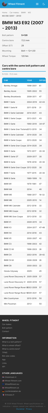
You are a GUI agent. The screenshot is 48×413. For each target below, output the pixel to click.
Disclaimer (20, 409)
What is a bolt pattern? (12, 342)
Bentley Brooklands (12, 96)
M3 (29, 12)
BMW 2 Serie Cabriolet (13, 113)
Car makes (14, 12)
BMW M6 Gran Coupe (13, 216)
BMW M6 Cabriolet (12, 205)
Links (4, 363)
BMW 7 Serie (9, 173)
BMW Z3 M (9, 249)
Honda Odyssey (11, 271)
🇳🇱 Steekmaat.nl (9, 377)
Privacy (29, 409)
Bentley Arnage (10, 85)
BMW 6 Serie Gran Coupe (15, 167)
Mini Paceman (10, 304)
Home (4, 12)
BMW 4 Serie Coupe (12, 140)
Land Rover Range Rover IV (16, 293)
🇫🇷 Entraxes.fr (8, 395)
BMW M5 (8, 195)
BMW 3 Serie (9, 124)
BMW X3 (7, 227)
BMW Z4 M (9, 260)
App (3, 359)
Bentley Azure (10, 91)
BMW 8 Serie (9, 178)
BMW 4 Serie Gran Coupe (15, 145)
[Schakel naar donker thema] (44, 4)
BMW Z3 (7, 244)
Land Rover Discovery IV (14, 282)
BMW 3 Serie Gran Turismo (15, 129)
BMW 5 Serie (9, 151)
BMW (23, 12)
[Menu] (37, 4)
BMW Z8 (7, 265)
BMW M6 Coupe (11, 211)
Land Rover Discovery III (14, 276)
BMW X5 (7, 238)
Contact (5, 331)
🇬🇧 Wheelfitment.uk (10, 388)
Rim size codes (8, 356)
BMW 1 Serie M (10, 107)
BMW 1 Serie (9, 102)
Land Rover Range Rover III (16, 287)
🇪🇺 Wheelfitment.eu (10, 384)
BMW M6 (8, 200)
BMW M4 (8, 189)
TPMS (4, 352)
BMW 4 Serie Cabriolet (14, 135)
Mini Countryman (11, 298)
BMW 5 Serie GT (11, 156)
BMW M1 (8, 184)
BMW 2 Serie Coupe (12, 118)
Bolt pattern (7, 328)
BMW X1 (7, 222)
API (3, 367)
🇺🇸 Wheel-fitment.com (11, 381)
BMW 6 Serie (9, 162)
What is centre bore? (11, 349)
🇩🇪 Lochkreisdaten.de (11, 391)
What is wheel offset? (11, 345)
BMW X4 (7, 233)
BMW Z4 (7, 255)
